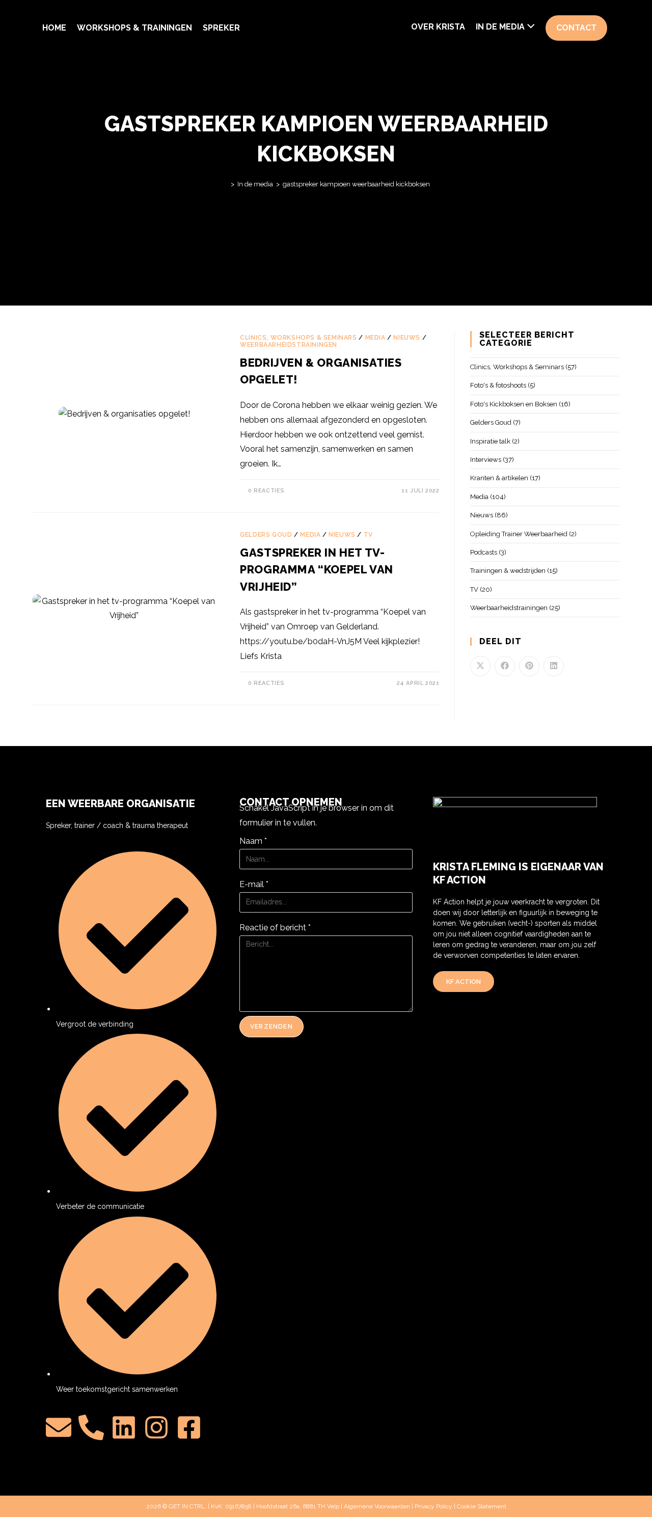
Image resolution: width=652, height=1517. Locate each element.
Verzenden (271, 1026)
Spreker (221, 28)
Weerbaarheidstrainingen (288, 344)
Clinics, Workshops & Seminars (298, 337)
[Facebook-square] (189, 1427)
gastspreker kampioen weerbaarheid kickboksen (356, 184)
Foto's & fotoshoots (498, 385)
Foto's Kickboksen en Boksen (513, 404)
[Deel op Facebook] (505, 666)
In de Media (500, 27)
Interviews (485, 459)
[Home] (225, 184)
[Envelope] (58, 1427)
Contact (576, 28)
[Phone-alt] (91, 1427)
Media (375, 337)
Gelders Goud (266, 534)
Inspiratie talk (490, 441)
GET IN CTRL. (187, 1506)
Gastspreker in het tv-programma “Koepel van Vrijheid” (316, 569)
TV (368, 534)
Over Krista (438, 27)
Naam (253, 841)
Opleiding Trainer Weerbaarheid (518, 534)
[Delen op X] (480, 666)
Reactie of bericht (275, 927)
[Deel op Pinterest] (529, 666)
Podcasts (483, 552)
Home (54, 28)
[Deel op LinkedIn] (554, 666)
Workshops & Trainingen (134, 28)
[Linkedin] (124, 1427)
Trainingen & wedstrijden (508, 570)
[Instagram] (156, 1427)
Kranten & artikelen (499, 478)
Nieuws (406, 337)
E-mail (253, 884)
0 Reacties (266, 490)
